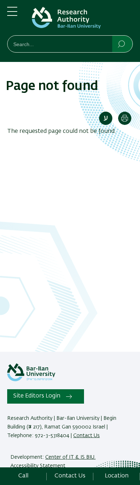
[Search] (121, 43)
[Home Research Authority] (81, 19)
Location (117, 476)
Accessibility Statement (37, 465)
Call (23, 476)
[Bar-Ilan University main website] (31, 379)
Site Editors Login (36, 396)
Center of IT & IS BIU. (70, 457)
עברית (105, 118)
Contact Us (86, 435)
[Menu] (12, 14)
